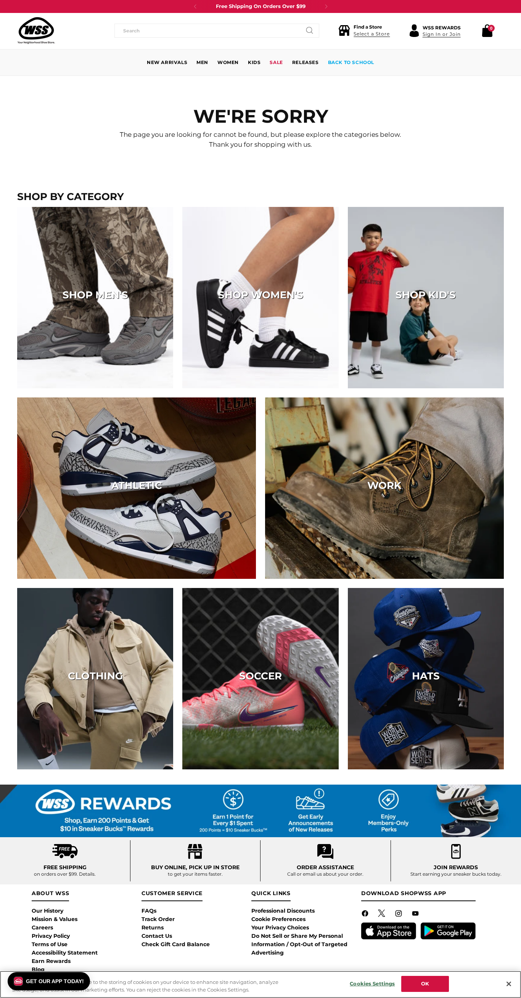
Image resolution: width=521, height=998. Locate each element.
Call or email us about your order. (325, 874)
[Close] (508, 984)
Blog (38, 969)
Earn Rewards (51, 961)
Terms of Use (50, 944)
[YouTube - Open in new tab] (416, 915)
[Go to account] (414, 30)
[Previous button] (195, 6)
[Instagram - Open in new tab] (399, 915)
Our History (47, 910)
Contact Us (157, 935)
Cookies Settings (372, 983)
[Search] (310, 30)
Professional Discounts (283, 910)
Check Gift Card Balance (176, 944)
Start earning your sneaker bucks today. (456, 874)
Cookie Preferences (278, 919)
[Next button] (326, 6)
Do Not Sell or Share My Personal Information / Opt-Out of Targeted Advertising (299, 944)
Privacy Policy (51, 935)
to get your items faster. (195, 874)
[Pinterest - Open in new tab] (382, 915)
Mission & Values (54, 919)
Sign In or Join (442, 34)
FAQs (149, 910)
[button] (364, 30)
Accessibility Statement (65, 952)
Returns (153, 927)
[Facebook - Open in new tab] (365, 915)
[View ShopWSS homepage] (36, 30)
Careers (42, 927)
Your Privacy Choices (280, 927)
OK (425, 983)
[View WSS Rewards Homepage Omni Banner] (260, 811)
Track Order (158, 919)
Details (87, 874)
